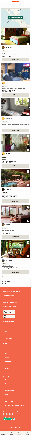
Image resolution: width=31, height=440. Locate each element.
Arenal (3, 53)
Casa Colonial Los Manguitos (8, 230)
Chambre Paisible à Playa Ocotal (9, 195)
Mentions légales (8, 361)
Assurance (6, 394)
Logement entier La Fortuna (9, 306)
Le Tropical (4, 159)
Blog (5, 346)
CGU (5, 364)
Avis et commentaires (9, 401)
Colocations (7, 327)
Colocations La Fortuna (8, 295)
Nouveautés (7, 371)
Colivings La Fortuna (7, 298)
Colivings (6, 331)
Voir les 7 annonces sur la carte (15, 17)
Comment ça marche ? (9, 390)
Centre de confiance (9, 397)
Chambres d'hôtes (8, 335)
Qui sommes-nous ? (8, 386)
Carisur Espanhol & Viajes (7, 266)
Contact (6, 383)
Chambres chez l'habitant (10, 324)
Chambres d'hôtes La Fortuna (10, 302)
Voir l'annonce (15, 59)
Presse (6, 353)
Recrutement (7, 350)
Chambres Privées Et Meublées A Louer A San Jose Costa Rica (15, 124)
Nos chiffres (7, 368)
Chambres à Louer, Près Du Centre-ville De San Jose (13, 88)
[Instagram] (7, 414)
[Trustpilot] (9, 421)
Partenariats (7, 357)
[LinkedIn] (13, 414)
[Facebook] (4, 414)
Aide (5, 379)
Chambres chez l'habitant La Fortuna (11, 291)
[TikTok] (10, 414)
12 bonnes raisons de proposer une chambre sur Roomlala (14, 406)
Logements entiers (8, 338)
